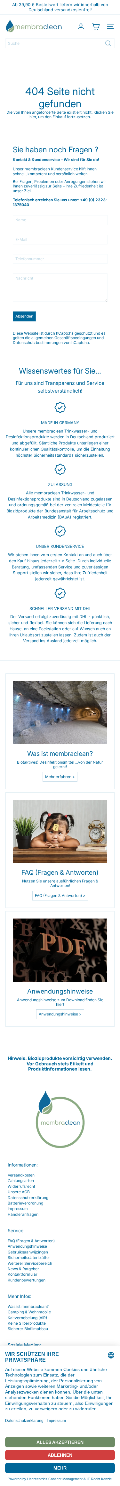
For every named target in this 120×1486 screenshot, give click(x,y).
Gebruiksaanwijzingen (28, 1252)
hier (32, 116)
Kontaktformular (22, 1274)
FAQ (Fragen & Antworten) (31, 1240)
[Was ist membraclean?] (60, 712)
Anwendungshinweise (27, 1246)
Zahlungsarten (21, 1180)
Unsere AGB (19, 1191)
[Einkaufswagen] (95, 26)
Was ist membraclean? (28, 1306)
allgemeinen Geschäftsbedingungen (63, 337)
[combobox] (60, 43)
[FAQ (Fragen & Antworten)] (60, 831)
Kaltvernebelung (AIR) (27, 1317)
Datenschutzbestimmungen (38, 342)
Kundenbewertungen (26, 1280)
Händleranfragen (23, 1214)
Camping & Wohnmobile (29, 1312)
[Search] (108, 43)
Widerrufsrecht (21, 1186)
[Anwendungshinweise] (60, 950)
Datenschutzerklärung (28, 1197)
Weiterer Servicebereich (30, 1263)
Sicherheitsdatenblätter (29, 1257)
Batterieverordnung (25, 1203)
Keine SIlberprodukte (27, 1323)
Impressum (18, 1208)
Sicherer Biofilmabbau (28, 1328)
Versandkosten (21, 1175)
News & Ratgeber (23, 1268)
